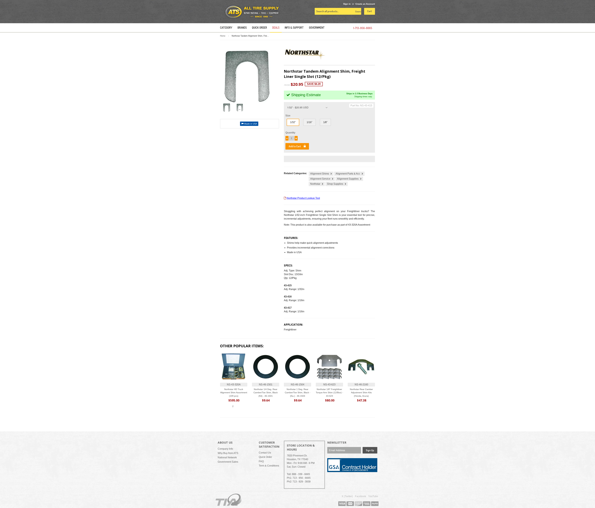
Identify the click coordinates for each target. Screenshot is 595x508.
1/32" (293, 122)
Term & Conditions (269, 465)
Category (226, 27)
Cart (369, 11)
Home (222, 36)
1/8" (325, 122)
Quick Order (259, 27)
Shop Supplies (335, 184)
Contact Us (265, 452)
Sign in (347, 4)
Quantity (290, 132)
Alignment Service (320, 178)
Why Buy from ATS (228, 453)
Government (317, 27)
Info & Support (294, 27)
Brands (242, 27)
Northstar (315, 184)
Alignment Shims (319, 173)
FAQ (261, 461)
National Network (227, 457)
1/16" (309, 122)
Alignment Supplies (348, 178)
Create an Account (365, 4)
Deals (275, 27)
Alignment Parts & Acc (348, 173)
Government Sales (228, 461)
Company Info (225, 448)
